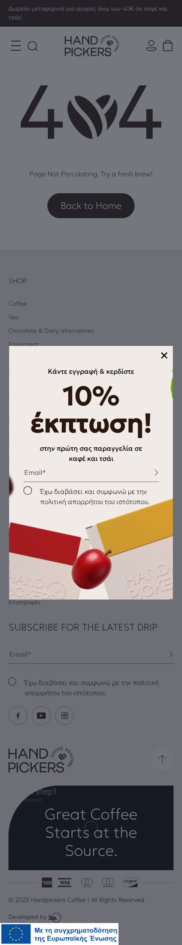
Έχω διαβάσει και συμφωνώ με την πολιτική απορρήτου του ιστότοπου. (94, 496)
